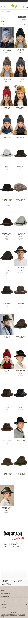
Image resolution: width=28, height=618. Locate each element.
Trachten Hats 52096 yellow (20, 108)
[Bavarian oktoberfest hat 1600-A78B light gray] (20, 221)
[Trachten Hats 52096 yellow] (20, 95)
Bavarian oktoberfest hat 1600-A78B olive (20, 474)
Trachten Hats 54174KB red (7, 371)
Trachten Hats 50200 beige (20, 200)
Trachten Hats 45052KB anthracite (20, 79)
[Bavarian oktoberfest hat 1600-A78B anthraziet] (7, 256)
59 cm (20, 239)
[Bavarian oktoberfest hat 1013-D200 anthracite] (7, 495)
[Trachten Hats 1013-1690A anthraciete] (20, 256)
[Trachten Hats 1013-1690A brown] (20, 290)
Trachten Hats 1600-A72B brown (20, 337)
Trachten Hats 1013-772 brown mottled (7, 439)
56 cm (20, 205)
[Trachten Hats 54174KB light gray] (7, 37)
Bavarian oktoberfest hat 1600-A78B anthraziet (7, 268)
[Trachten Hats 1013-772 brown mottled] (7, 427)
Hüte (2, 21)
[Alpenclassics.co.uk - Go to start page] (14, 6)
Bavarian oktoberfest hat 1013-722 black (20, 439)
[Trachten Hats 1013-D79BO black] (20, 358)
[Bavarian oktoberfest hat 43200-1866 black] (7, 187)
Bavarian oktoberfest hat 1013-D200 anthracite (7, 508)
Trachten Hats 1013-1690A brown (20, 302)
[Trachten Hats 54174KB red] (7, 358)
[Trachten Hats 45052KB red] (7, 95)
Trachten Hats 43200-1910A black (20, 405)
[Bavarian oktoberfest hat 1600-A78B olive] (20, 461)
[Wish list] (23, 7)
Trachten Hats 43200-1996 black (7, 337)
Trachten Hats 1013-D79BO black (20, 371)
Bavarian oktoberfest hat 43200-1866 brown (7, 234)
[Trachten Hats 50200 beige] (20, 187)
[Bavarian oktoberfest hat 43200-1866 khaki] (7, 461)
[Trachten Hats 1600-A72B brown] (20, 324)
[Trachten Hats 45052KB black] (20, 37)
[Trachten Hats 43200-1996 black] (7, 324)
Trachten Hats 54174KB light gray (7, 50)
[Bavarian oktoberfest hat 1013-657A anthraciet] (20, 153)
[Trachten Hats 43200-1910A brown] (7, 393)
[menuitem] (1, 7)
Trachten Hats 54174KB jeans (7, 136)
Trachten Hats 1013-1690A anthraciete (20, 268)
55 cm (7, 239)
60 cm (8, 205)
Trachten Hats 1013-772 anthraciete (7, 302)
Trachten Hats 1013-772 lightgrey (7, 165)
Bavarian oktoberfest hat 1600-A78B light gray (20, 234)
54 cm (5, 205)
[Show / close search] (4, 7)
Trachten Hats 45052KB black (20, 50)
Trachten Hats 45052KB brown (7, 79)
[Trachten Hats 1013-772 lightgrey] (7, 153)
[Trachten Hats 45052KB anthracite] (20, 66)
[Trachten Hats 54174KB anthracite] (20, 124)
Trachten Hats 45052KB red (7, 108)
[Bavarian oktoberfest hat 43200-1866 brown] (7, 221)
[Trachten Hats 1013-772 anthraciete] (7, 290)
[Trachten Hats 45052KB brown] (7, 66)
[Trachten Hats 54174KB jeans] (7, 124)
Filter (4, 24)
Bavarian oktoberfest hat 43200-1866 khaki (7, 474)
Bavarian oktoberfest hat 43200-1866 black (7, 200)
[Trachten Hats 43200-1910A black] (20, 393)
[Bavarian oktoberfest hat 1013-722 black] (20, 427)
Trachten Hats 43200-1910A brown (7, 405)
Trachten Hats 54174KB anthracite (20, 136)
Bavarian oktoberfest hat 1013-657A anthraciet (20, 165)
